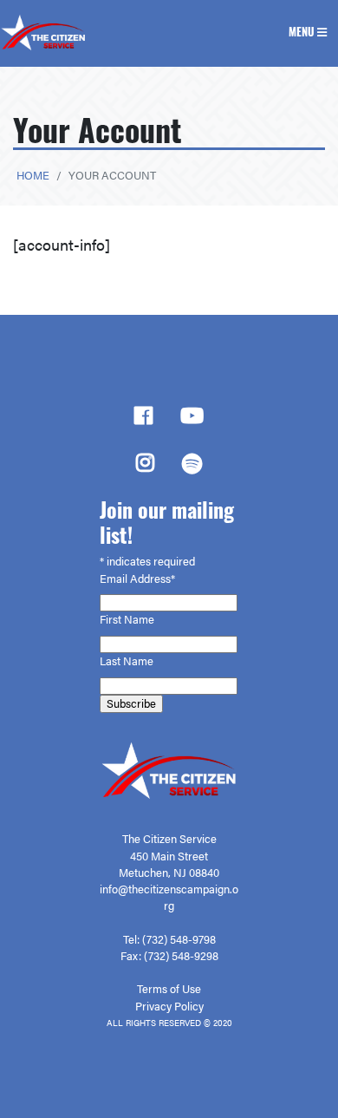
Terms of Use (169, 989)
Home (32, 175)
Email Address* (139, 578)
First (112, 619)
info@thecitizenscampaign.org (169, 897)
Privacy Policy (169, 1006)
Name (140, 619)
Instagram (145, 467)
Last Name (128, 661)
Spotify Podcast (192, 468)
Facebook (143, 421)
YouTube (192, 421)
